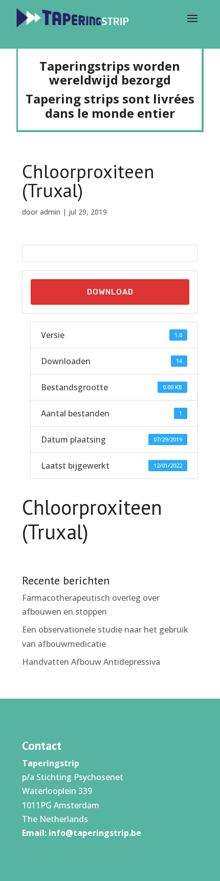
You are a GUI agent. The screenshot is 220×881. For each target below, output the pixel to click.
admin (50, 212)
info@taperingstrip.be (95, 832)
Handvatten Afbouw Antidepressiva (91, 661)
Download (110, 292)
